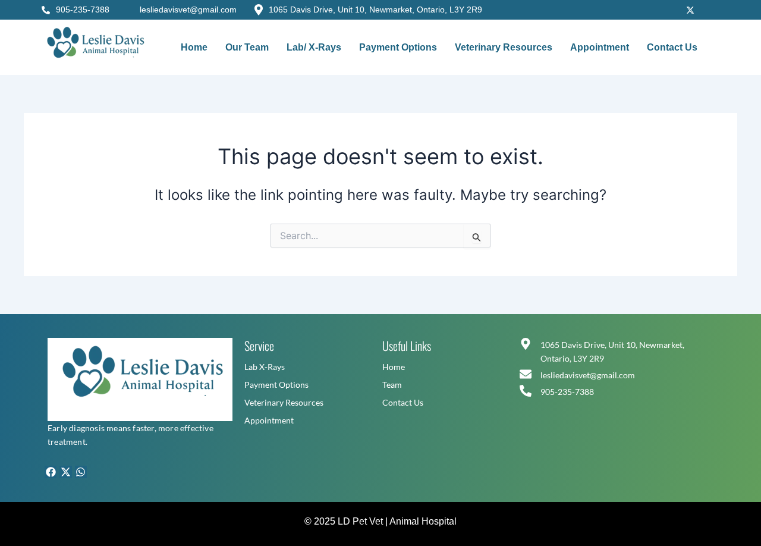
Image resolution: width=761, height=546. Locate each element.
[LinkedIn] (716, 9)
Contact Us (672, 47)
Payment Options (398, 47)
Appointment (599, 47)
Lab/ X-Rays (314, 47)
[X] (690, 9)
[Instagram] (664, 9)
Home (194, 47)
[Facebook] (639, 9)
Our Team (247, 47)
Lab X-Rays (264, 367)
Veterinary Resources (503, 47)
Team (392, 384)
